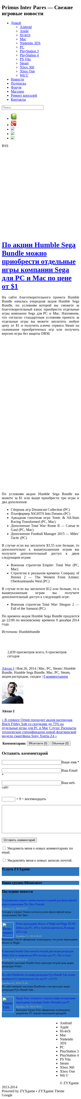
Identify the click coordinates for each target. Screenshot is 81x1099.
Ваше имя (68, 762)
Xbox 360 (27, 67)
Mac (23, 39)
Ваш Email (69, 770)
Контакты (18, 99)
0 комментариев (55, 676)
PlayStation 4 (29, 55)
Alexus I (8, 668)
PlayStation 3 (29, 51)
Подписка (18, 83)
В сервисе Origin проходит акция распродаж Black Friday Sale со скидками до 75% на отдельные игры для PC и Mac (37, 724)
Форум (16, 87)
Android (26, 27)
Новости (17, 79)
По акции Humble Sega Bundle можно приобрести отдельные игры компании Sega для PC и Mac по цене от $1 (39, 265)
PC (22, 47)
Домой (16, 23)
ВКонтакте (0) (38, 743)
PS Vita (25, 59)
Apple (24, 31)
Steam (24, 63)
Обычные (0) (60, 743)
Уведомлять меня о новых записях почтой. (39, 860)
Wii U (24, 75)
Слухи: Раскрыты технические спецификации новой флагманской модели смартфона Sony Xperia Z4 (39, 732)
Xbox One (27, 71)
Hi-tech (25, 35)
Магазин (17, 91)
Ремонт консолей (24, 95)
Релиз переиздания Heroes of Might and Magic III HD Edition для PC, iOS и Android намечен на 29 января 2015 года (46, 927)
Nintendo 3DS (30, 43)
